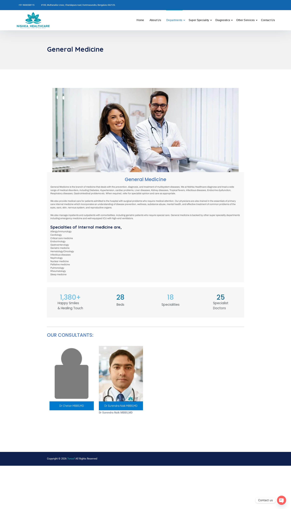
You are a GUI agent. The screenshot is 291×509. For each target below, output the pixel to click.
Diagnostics (222, 20)
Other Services (245, 20)
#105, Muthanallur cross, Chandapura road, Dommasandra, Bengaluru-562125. (78, 5)
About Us (155, 20)
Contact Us (268, 20)
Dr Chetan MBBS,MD (71, 405)
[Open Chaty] (281, 500)
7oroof (71, 458)
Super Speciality (199, 20)
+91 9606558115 (26, 5)
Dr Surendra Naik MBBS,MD (120, 405)
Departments (174, 20)
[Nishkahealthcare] (48, 20)
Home (140, 20)
